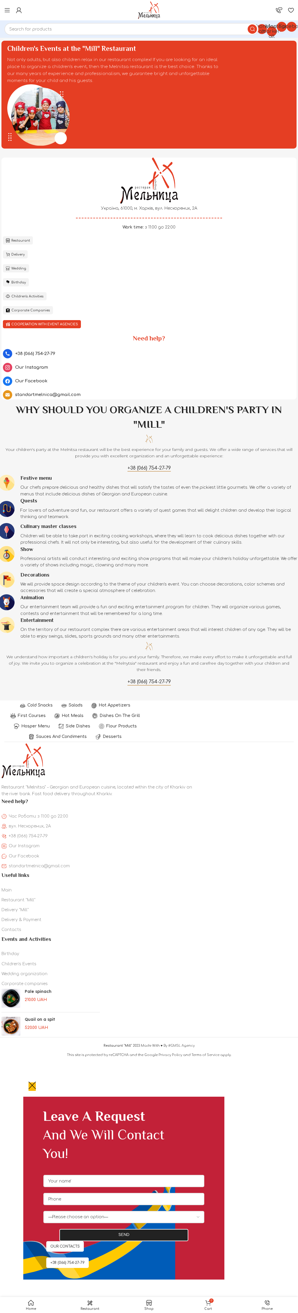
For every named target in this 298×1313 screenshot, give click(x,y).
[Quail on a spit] (10, 1026)
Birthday (10, 954)
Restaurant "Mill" (18, 900)
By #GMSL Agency (179, 1046)
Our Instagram (24, 846)
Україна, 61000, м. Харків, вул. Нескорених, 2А (149, 208)
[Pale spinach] (10, 998)
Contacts (11, 929)
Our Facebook (24, 856)
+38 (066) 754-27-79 (28, 836)
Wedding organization (24, 974)
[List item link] (149, 353)
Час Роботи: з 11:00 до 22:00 (38, 816)
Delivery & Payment (21, 920)
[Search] (252, 29)
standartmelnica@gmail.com (39, 866)
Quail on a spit (40, 1019)
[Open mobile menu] (7, 10)
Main (6, 890)
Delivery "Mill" (15, 910)
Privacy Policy (170, 1055)
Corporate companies (24, 984)
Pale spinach (38, 991)
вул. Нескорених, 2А (30, 826)
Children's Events (18, 964)
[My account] (19, 10)
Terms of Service (205, 1055)
